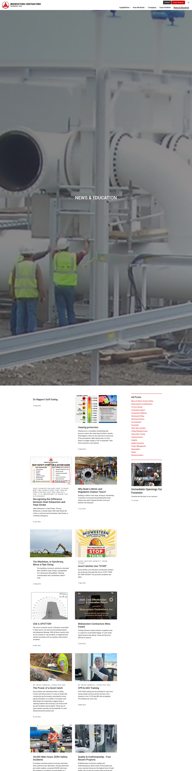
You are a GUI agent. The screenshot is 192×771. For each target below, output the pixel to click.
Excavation (135, 425)
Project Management (138, 446)
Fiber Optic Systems (138, 428)
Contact (167, 2)
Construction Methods (139, 413)
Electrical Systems (137, 419)
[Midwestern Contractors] (21, 5)
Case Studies (165, 7)
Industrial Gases (137, 437)
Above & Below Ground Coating (142, 401)
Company (152, 7)
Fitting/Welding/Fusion (139, 431)
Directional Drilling (137, 416)
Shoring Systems (137, 455)
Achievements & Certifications (141, 404)
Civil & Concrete (136, 407)
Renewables (135, 449)
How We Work (138, 7)
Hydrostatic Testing (138, 434)
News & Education (181, 7)
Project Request (178, 2)
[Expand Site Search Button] (188, 3)
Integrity (134, 440)
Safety (133, 452)
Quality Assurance (137, 443)
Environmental (136, 422)
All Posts (136, 397)
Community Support (138, 410)
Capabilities (124, 7)
